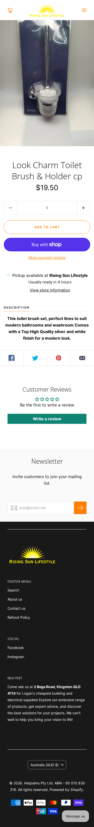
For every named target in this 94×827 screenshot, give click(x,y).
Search (13, 590)
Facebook (16, 647)
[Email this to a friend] (82, 358)
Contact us (16, 608)
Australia (45, 765)
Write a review (47, 418)
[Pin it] (59, 358)
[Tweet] (35, 358)
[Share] (12, 358)
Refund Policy (19, 617)
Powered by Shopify (66, 789)
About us (15, 599)
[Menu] (83, 10)
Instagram (16, 657)
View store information (50, 290)
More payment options (47, 257)
